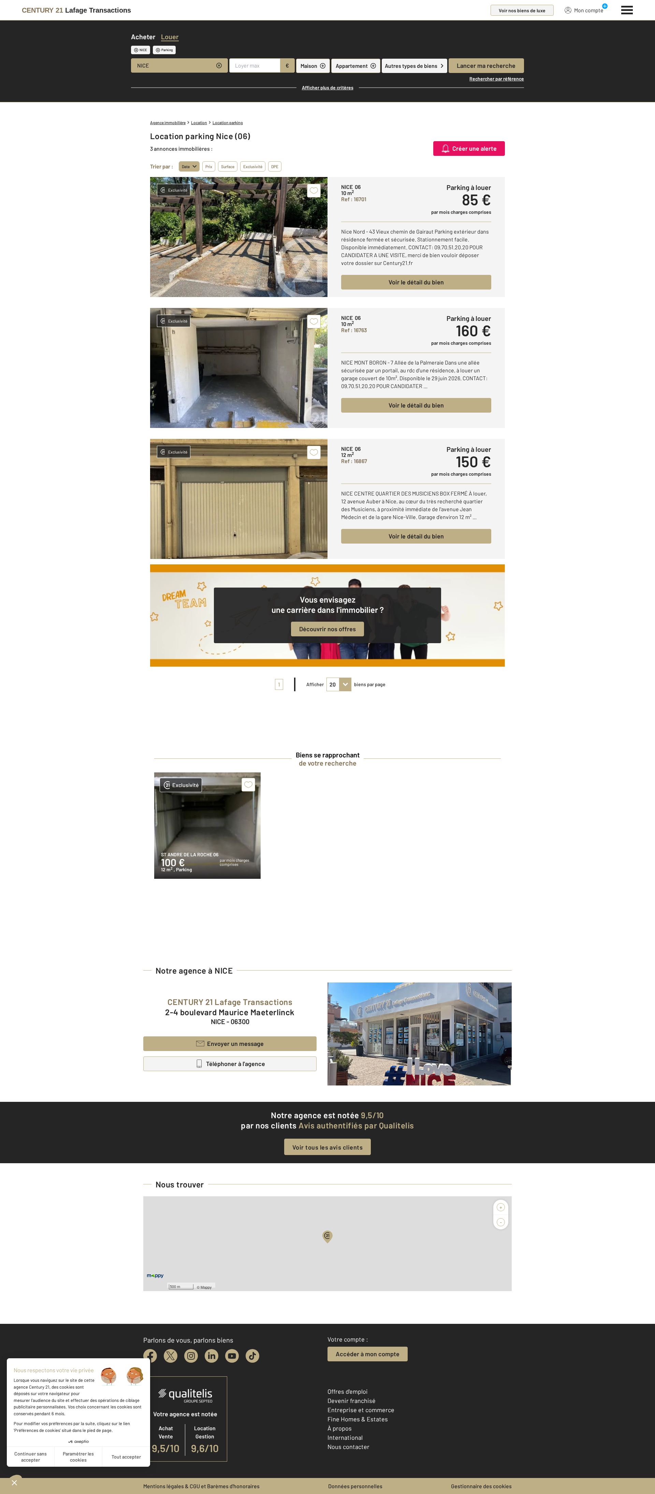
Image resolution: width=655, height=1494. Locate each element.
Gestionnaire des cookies (481, 1486)
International (345, 1437)
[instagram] (191, 1356)
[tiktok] (252, 1356)
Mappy (206, 1287)
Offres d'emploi (348, 1391)
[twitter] (170, 1356)
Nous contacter (348, 1446)
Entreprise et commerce (361, 1410)
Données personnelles (355, 1486)
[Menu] (627, 9)
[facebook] (150, 1356)
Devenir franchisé (352, 1400)
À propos (340, 1428)
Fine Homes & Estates (358, 1419)
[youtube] (232, 1356)
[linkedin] (211, 1356)
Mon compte (588, 10)
